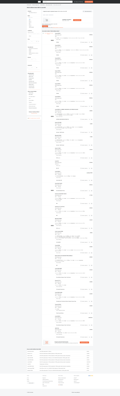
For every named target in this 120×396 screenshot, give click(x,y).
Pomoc (28, 379)
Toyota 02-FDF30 (58, 304)
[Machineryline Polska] (32, 1)
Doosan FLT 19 (57, 280)
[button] (89, 42)
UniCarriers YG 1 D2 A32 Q (59, 206)
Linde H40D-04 (57, 171)
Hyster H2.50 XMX (58, 122)
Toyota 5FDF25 (57, 33)
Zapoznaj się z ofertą (84, 342)
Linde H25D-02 (57, 316)
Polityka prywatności (46, 379)
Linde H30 (57, 161)
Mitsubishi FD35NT (58, 218)
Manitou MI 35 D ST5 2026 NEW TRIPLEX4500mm (63, 255)
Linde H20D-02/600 (58, 268)
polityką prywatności (56, 27)
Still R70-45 (57, 328)
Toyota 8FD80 (57, 245)
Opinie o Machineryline (46, 382)
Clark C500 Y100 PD (58, 183)
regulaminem (61, 27)
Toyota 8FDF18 (57, 96)
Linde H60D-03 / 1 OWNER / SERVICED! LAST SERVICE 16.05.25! (66, 109)
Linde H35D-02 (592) (58, 292)
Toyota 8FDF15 (57, 58)
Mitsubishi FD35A (58, 135)
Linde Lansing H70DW (59, 231)
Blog (43, 384)
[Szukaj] (43, 1)
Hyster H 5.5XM (57, 148)
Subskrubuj (45, 26)
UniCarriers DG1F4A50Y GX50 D (60, 193)
